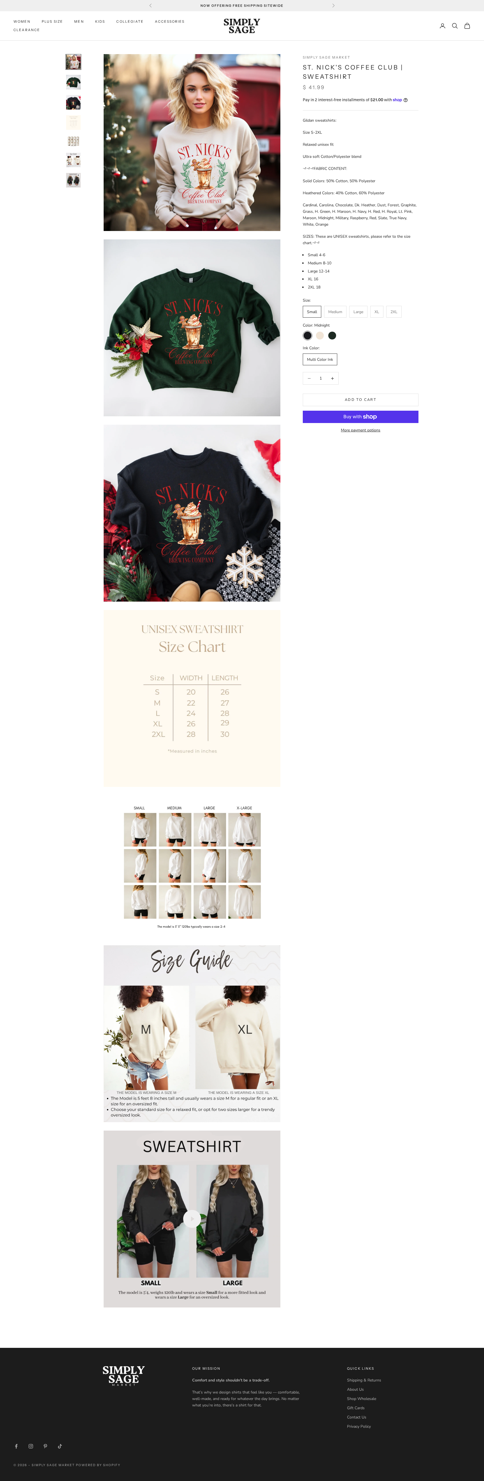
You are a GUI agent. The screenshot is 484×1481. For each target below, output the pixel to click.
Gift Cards (356, 1408)
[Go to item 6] (73, 160)
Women (22, 21)
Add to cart (360, 399)
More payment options (360, 430)
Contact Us (356, 1417)
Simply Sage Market (326, 57)
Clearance (26, 30)
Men (79, 21)
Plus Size (52, 21)
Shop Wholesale (361, 1398)
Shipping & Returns (364, 1380)
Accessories (170, 21)
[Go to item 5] (73, 141)
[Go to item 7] (73, 180)
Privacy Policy (359, 1426)
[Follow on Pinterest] (45, 1446)
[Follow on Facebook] (16, 1446)
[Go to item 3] (73, 102)
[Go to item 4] (73, 122)
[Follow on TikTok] (60, 1446)
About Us (355, 1389)
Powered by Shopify (98, 1465)
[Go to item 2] (73, 82)
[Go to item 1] (73, 62)
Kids (100, 21)
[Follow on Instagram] (31, 1446)
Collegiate (130, 21)
